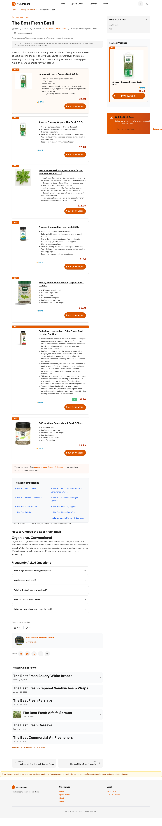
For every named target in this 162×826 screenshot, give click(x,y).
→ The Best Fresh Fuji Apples (63, 506)
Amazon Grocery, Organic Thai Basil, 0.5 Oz (61, 122)
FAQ (110, 29)
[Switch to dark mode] (140, 3)
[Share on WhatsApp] (34, 653)
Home (62, 4)
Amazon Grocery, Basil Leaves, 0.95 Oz (59, 227)
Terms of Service (113, 795)
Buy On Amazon (75, 106)
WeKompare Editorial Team (55, 29)
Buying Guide (114, 25)
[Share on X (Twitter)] (20, 653)
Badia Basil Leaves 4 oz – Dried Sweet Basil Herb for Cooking (61, 332)
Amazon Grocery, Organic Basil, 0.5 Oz (59, 74)
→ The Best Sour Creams (25, 488)
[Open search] (147, 4)
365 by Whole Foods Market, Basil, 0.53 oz (61, 423)
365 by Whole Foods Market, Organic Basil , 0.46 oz (61, 284)
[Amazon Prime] (61, 102)
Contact (93, 4)
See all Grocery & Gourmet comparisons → (28, 747)
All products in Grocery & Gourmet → (69, 518)
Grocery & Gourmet (20, 17)
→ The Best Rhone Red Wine (63, 512)
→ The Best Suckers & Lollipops (28, 497)
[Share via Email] (40, 653)
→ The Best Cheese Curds (26, 506)
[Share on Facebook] (27, 653)
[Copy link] (47, 653)
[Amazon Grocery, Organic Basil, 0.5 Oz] (128, 65)
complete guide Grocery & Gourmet (49, 467)
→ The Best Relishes (23, 512)
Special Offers (77, 4)
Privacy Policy (112, 791)
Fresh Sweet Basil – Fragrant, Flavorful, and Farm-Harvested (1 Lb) (61, 172)
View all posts (31, 642)
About (105, 4)
